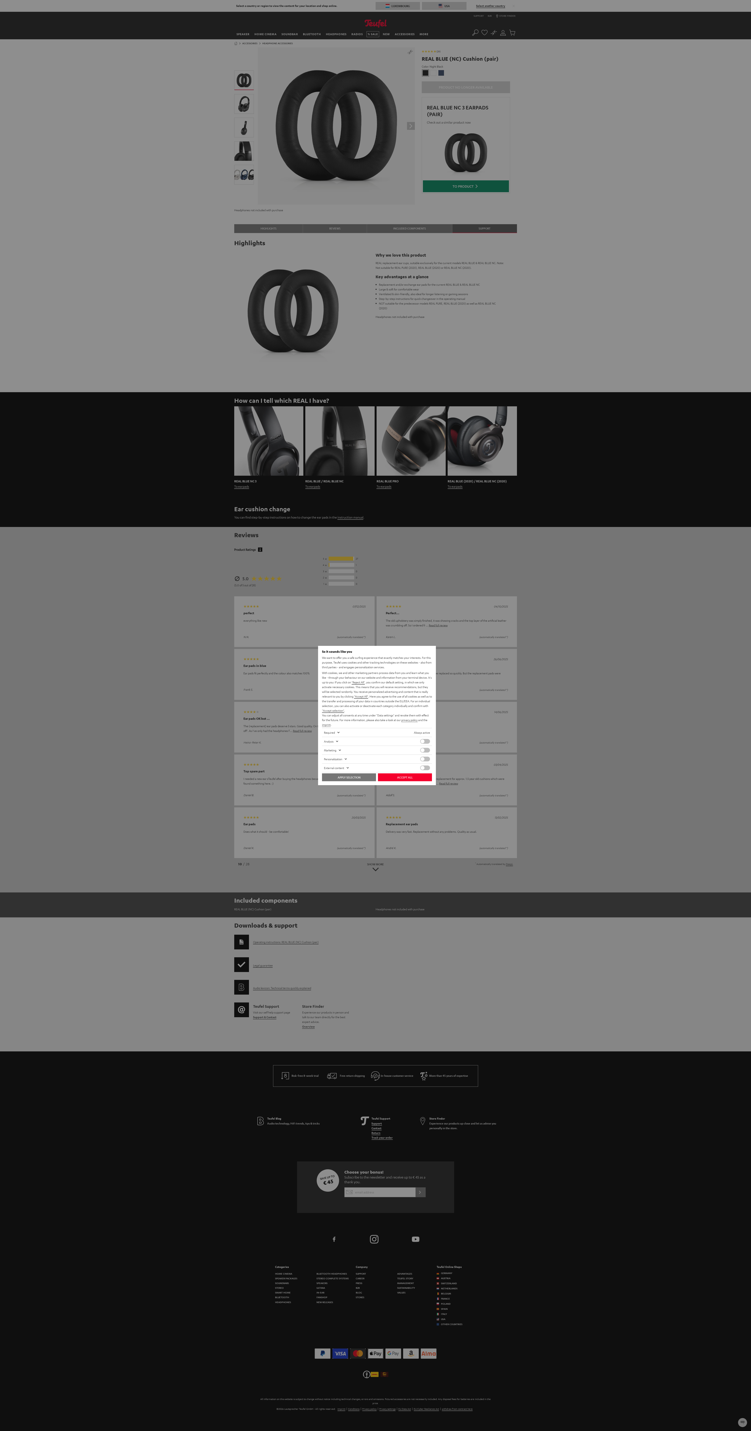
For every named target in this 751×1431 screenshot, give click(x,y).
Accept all (405, 777)
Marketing (330, 750)
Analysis (329, 741)
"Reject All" (358, 682)
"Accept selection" (333, 710)
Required (329, 732)
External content (334, 768)
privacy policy (409, 720)
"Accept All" (361, 696)
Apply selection (349, 777)
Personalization (333, 759)
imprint (326, 724)
